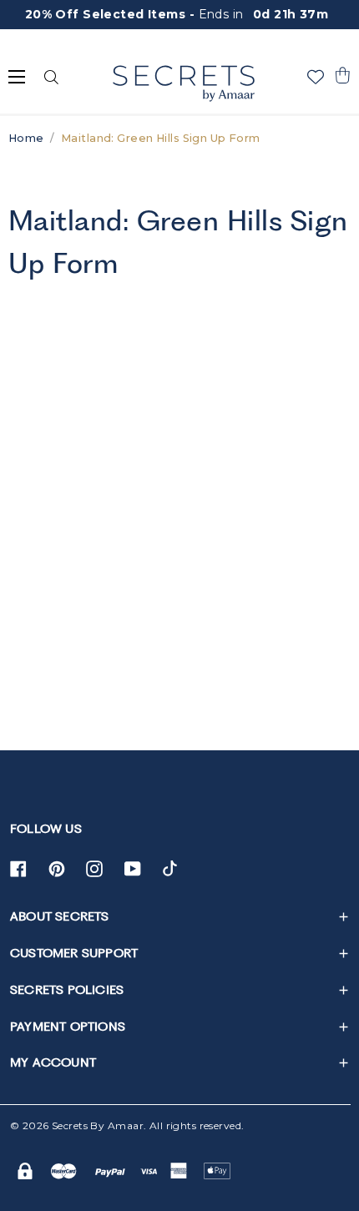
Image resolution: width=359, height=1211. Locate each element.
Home (26, 138)
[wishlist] (315, 77)
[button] (342, 75)
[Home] (183, 83)
